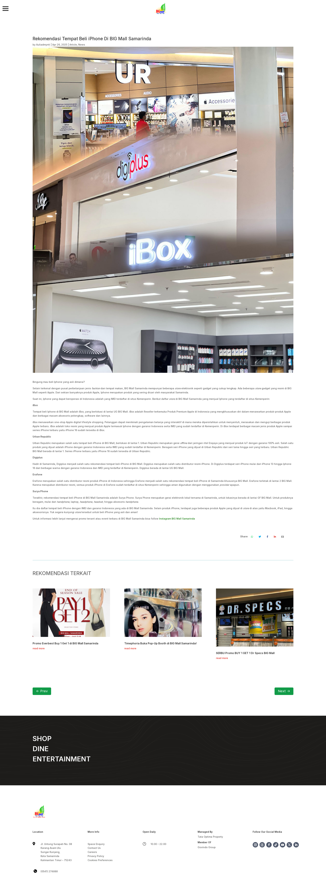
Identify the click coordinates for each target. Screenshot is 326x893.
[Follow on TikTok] (275, 844)
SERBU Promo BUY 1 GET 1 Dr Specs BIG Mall (245, 653)
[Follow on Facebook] (269, 844)
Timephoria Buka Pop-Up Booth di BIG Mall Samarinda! (160, 643)
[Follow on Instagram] (255, 844)
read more (39, 648)
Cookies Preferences (100, 860)
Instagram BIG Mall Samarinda (176, 518)
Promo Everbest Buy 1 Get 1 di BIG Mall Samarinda (65, 643)
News (81, 44)
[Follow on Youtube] (282, 844)
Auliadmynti (43, 44)
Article (73, 44)
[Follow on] (262, 844)
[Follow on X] (289, 844)
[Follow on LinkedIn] (296, 844)
